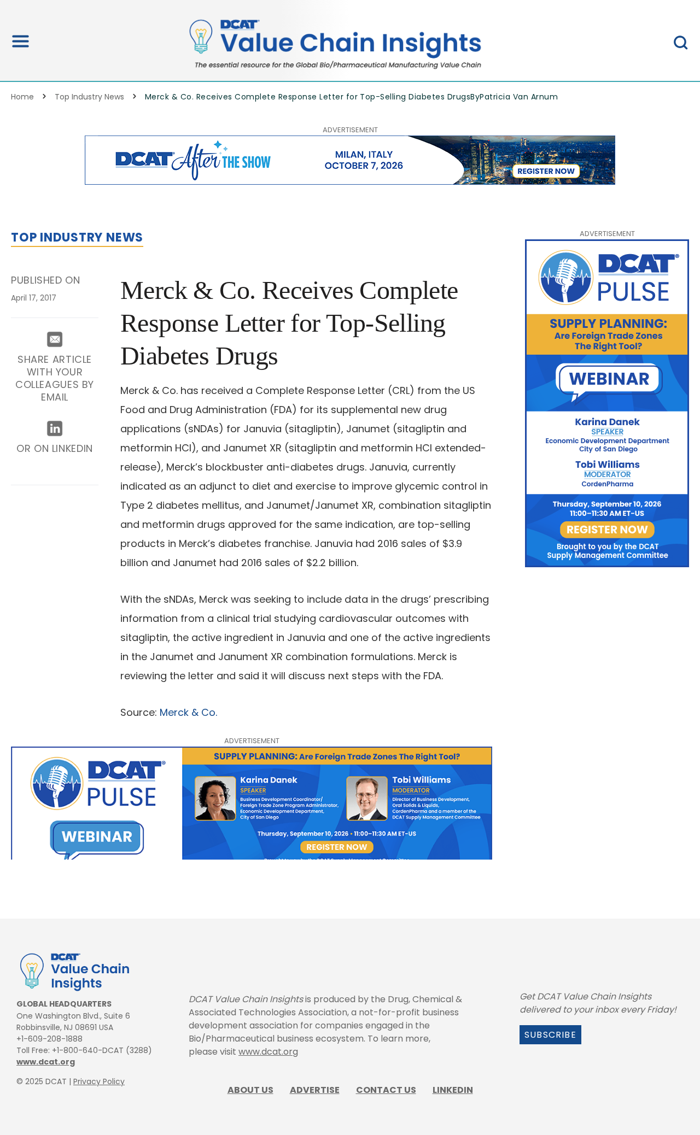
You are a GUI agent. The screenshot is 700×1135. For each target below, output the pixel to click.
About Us (250, 1090)
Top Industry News (89, 96)
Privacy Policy (99, 1081)
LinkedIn (453, 1090)
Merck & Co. (190, 712)
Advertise (315, 1090)
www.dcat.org (45, 1061)
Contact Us (386, 1090)
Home (22, 96)
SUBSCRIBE (550, 1034)
